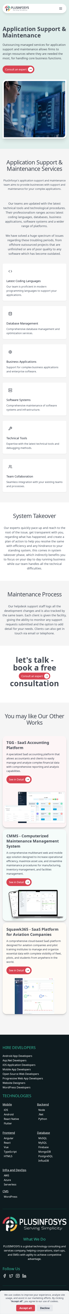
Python (42, 1119)
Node (41, 1110)
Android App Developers (17, 1056)
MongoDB (44, 1151)
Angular (8, 1138)
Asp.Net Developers (14, 1060)
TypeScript (10, 1151)
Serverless (10, 1184)
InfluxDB (43, 1160)
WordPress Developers (16, 1087)
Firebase (43, 1147)
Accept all (25, 1308)
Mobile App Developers (17, 1069)
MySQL (42, 1142)
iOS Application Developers (19, 1065)
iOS (6, 1110)
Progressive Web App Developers (23, 1078)
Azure (7, 1180)
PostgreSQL (45, 1156)
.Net (40, 1114)
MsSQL (42, 1138)
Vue (6, 1147)
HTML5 (8, 1156)
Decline (45, 1308)
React (7, 1142)
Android (9, 1114)
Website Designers (14, 1083)
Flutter (8, 1123)
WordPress (10, 1196)
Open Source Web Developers (21, 1074)
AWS (6, 1175)
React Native (11, 1119)
